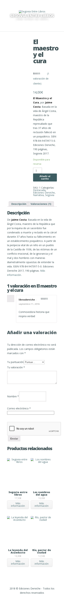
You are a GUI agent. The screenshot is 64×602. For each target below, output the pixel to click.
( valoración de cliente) (41, 78)
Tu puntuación (15, 362)
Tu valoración (16, 367)
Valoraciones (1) (41, 204)
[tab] (19, 204)
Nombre (13, 396)
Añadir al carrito (44, 177)
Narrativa (38, 195)
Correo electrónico (19, 408)
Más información (18, 504)
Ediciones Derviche (44, 192)
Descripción (18, 204)
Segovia (49, 195)
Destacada (39, 190)
